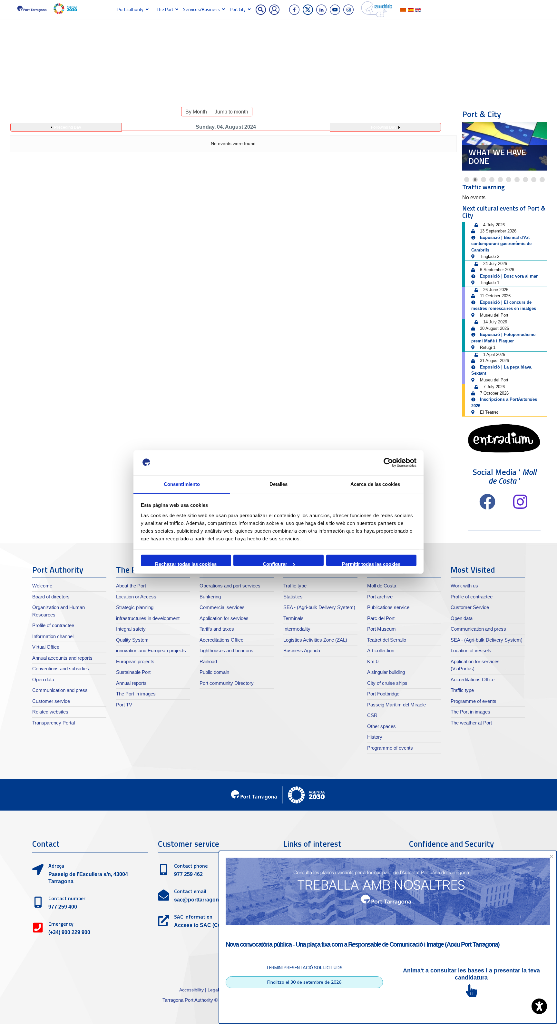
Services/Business (201, 9)
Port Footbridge (383, 693)
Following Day (383, 127)
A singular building (386, 672)
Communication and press (60, 690)
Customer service (51, 701)
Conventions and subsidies (60, 668)
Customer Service (470, 607)
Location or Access (136, 596)
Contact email (190, 891)
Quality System (132, 640)
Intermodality (296, 629)
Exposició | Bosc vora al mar (509, 276)
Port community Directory (227, 683)
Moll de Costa (381, 585)
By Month (196, 111)
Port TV (124, 704)
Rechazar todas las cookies (186, 563)
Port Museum (496, 161)
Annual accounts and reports (62, 658)
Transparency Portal (53, 722)
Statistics (293, 596)
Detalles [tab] (278, 484)
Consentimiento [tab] (182, 484)
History (374, 737)
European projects (135, 661)
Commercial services (222, 607)
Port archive (380, 596)
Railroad (208, 661)
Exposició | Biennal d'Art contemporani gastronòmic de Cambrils (501, 243)
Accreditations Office (221, 640)
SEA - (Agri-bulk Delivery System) (319, 607)
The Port (165, 9)
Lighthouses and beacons (226, 650)
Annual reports (131, 683)
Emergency (60, 924)
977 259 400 (62, 907)
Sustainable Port (133, 672)
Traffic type (295, 585)
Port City (238, 9)
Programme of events (390, 748)
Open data (43, 679)
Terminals (293, 618)
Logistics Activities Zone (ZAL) (315, 640)
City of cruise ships (387, 683)
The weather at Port (471, 722)
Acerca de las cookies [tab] (375, 484)
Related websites (50, 711)
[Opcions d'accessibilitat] (539, 1006)
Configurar (275, 563)
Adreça (56, 866)
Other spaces (381, 726)
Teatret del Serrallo (386, 640)
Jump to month (231, 111)
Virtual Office (45, 647)
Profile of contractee (53, 625)
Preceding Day (67, 127)
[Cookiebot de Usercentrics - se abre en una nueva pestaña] (388, 463)
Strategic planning (134, 607)
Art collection (380, 650)
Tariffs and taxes (217, 629)
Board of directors (51, 596)
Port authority (130, 9)
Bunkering (210, 596)
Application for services (224, 618)
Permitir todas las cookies (371, 563)
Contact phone (191, 866)
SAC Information (193, 917)
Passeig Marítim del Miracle (396, 704)
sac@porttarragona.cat (202, 899)
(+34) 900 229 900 (69, 932)
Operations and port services (230, 585)
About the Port (131, 585)
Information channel (52, 636)
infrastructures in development (148, 618)
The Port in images (136, 693)
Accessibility (192, 989)
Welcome (42, 585)
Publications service (388, 607)
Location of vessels (471, 650)
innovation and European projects (151, 650)
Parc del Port (381, 618)
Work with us (464, 585)
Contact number (66, 898)
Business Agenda (301, 650)
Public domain (214, 672)
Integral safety (131, 629)
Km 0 (372, 661)
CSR (372, 715)
